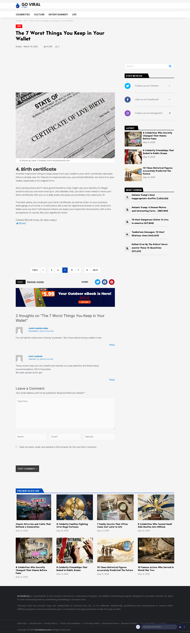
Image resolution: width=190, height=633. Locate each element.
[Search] (170, 66)
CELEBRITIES (23, 14)
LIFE (74, 14)
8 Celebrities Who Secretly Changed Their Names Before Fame (157, 136)
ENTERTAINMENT (58, 14)
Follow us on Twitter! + (152, 85)
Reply (112, 344)
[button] (98, 282)
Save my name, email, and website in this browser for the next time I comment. (58, 447)
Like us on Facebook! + (152, 99)
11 (87, 270)
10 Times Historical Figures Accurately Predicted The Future (157, 171)
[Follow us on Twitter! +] (128, 86)
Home (18, 20)
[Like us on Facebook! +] (128, 100)
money (40, 281)
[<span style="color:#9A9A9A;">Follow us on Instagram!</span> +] (128, 113)
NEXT (95, 270)
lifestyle (31, 281)
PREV (35, 270)
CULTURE (39, 14)
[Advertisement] (65, 71)
